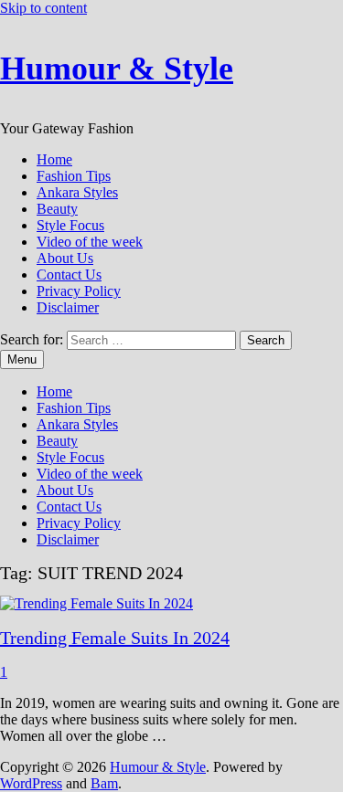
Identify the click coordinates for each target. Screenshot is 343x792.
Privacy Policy (79, 291)
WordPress (31, 783)
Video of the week (90, 241)
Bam (104, 783)
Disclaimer (68, 307)
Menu (22, 359)
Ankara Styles (77, 192)
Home (54, 159)
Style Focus (70, 225)
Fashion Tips (74, 176)
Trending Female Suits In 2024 (115, 638)
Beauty (57, 208)
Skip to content (43, 8)
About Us (65, 258)
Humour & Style (116, 68)
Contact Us (69, 274)
